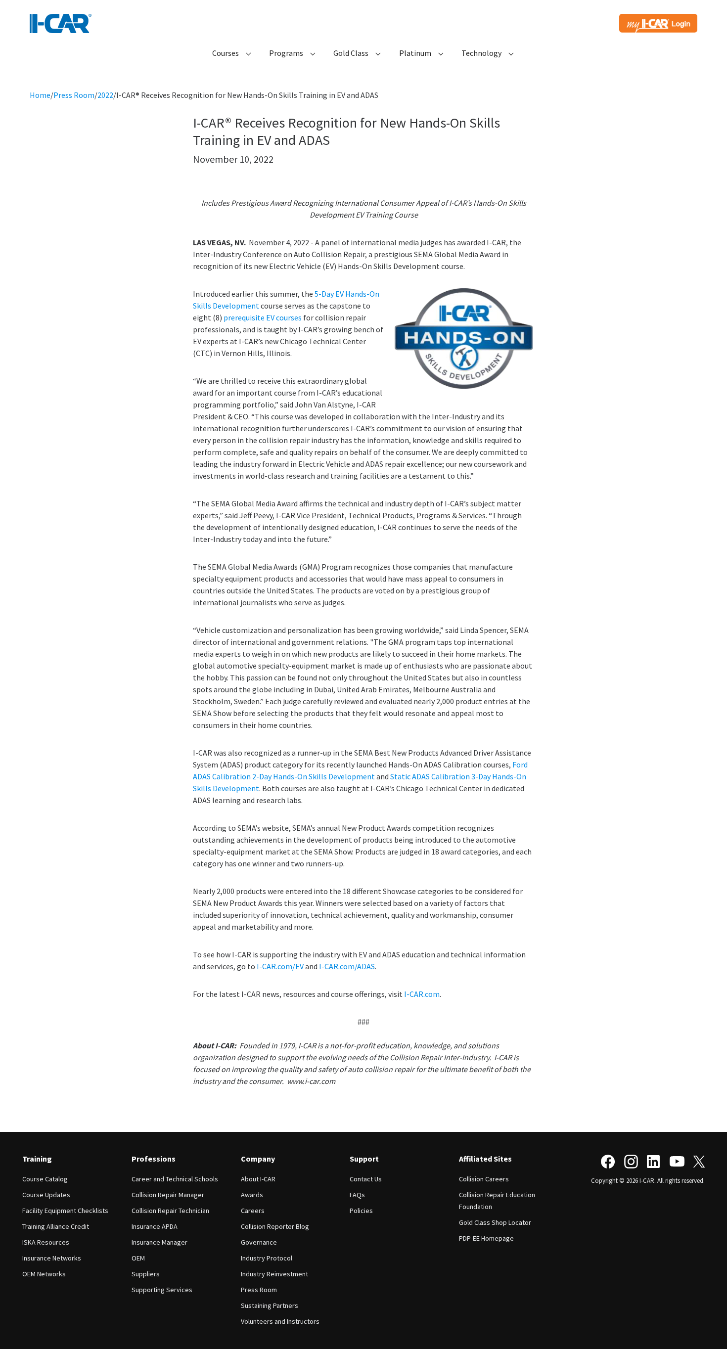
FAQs (357, 1194)
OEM (138, 1258)
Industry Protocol (266, 1258)
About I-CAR (258, 1178)
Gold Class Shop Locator (495, 1222)
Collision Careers (484, 1178)
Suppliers (146, 1273)
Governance (259, 1242)
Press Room (73, 95)
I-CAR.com (422, 994)
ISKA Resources (45, 1242)
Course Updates (46, 1194)
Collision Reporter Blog (275, 1226)
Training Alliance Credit (55, 1226)
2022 (105, 95)
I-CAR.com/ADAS (347, 966)
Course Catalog (45, 1178)
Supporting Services (162, 1289)
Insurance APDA (155, 1226)
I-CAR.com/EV (280, 966)
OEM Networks (44, 1273)
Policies (361, 1210)
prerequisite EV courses (263, 317)
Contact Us (366, 1178)
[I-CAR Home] (60, 23)
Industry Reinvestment (274, 1273)
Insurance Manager (159, 1242)
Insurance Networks (51, 1258)
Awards (252, 1194)
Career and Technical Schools (175, 1178)
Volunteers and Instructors (280, 1321)
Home (40, 95)
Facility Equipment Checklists (65, 1210)
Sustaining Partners (269, 1305)
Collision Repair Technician (170, 1210)
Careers (253, 1210)
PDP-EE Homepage (486, 1238)
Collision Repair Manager (168, 1194)
